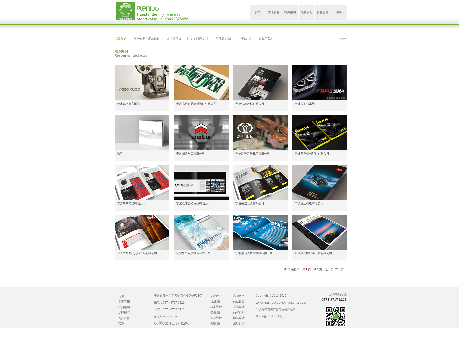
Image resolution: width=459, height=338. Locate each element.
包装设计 (216, 312)
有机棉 (426, 330)
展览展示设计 (224, 38)
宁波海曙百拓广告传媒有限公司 (276, 309)
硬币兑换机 (354, 330)
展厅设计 (239, 323)
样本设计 (216, 307)
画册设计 (216, 301)
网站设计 (245, 38)
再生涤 (436, 330)
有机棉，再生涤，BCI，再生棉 (402, 330)
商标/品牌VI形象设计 (146, 38)
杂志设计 (239, 307)
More (343, 38)
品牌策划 (239, 312)
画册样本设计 (175, 38)
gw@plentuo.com (165, 316)
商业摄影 (239, 301)
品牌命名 (239, 296)
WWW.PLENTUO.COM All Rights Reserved (281, 302)
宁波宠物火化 (232, 335)
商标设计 (216, 318)
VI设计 (214, 296)
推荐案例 (120, 38)
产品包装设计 (199, 38)
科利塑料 (447, 330)
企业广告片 (266, 38)
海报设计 (216, 323)
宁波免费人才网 (372, 330)
